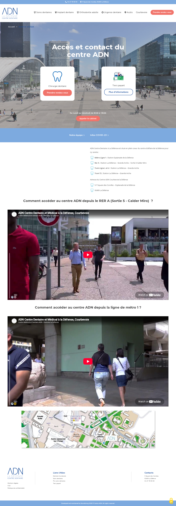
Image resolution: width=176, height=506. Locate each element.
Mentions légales (13, 483)
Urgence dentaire (112, 12)
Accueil (11, 26)
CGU (9, 486)
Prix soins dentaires (59, 481)
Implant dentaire (65, 12)
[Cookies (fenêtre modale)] (171, 501)
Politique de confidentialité (16, 488)
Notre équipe (76, 135)
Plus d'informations (118, 92)
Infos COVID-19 (98, 135)
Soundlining (85, 503)
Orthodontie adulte (88, 12)
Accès (130, 12)
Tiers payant (57, 483)
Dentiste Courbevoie (59, 476)
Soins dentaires (44, 12)
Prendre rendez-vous (162, 12)
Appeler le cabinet (88, 118)
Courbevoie (141, 12)
